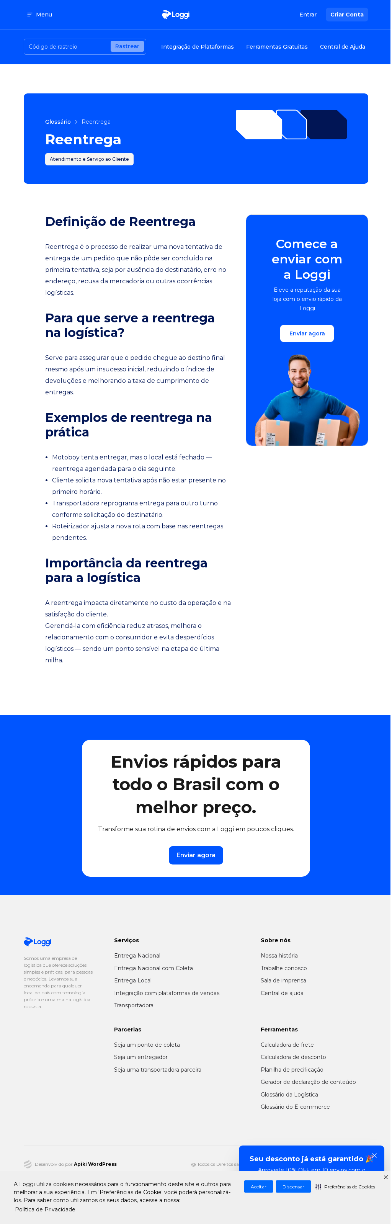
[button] (345, 1186)
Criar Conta (347, 14)
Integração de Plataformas (197, 46)
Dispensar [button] (293, 1187)
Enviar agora (307, 333)
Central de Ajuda (342, 46)
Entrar (308, 14)
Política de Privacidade (45, 1209)
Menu (44, 14)
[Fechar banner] (374, 1155)
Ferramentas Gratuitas (277, 46)
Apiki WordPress (95, 1164)
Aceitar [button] (258, 1187)
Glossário (58, 121)
